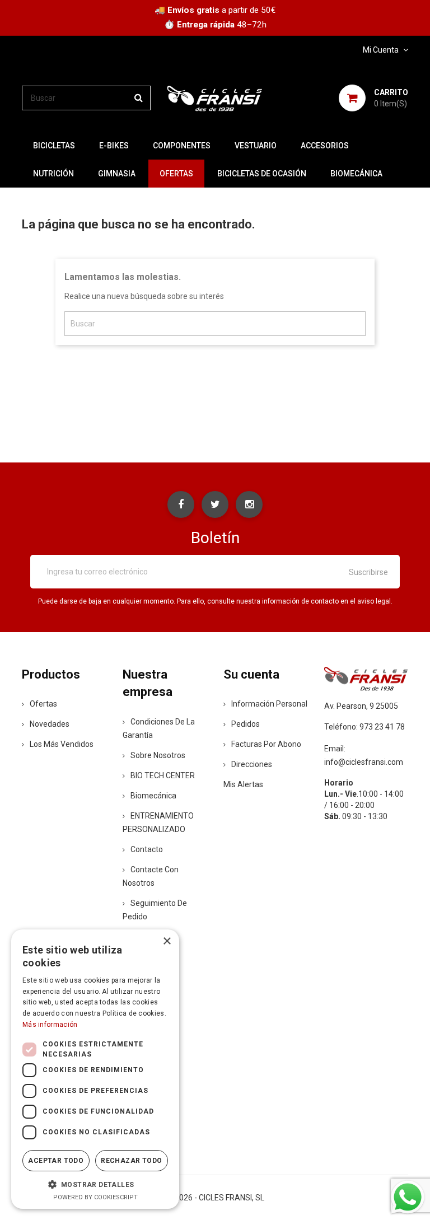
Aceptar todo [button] (55, 1161)
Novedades (49, 723)
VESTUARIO (256, 145)
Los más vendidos (62, 744)
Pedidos (245, 723)
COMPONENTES (182, 145)
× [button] (166, 941)
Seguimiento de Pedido (155, 910)
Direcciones (251, 764)
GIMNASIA (116, 173)
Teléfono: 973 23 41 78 (364, 726)
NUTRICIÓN (53, 173)
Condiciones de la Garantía (159, 728)
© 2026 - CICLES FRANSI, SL (215, 1197)
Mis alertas (243, 784)
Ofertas (43, 703)
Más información (50, 1025)
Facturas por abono (266, 744)
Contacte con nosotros (151, 876)
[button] (95, 1184)
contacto (146, 849)
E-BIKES (114, 145)
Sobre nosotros (157, 755)
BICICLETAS (54, 145)
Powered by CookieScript (95, 1197)
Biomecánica (356, 173)
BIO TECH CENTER (162, 775)
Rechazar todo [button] (131, 1161)
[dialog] (95, 1069)
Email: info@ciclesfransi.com (363, 755)
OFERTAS (176, 173)
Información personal (269, 703)
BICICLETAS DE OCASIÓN (261, 173)
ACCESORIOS (325, 145)
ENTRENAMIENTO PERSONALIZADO (158, 822)
